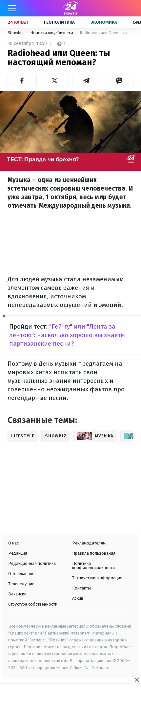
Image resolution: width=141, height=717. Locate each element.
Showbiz (16, 33)
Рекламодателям (89, 543)
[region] (70, 701)
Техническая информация (97, 577)
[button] (22, 80)
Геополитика (59, 22)
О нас (13, 543)
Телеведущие (21, 583)
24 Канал (18, 22)
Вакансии (17, 593)
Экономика (104, 22)
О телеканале (21, 573)
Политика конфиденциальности (93, 565)
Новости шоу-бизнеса (52, 33)
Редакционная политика (32, 563)
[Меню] (12, 8)
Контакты (81, 588)
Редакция (17, 553)
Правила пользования (93, 553)
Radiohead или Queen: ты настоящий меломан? (106, 33)
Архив (77, 598)
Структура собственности (32, 604)
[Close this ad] (136, 679)
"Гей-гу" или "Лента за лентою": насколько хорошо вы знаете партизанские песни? (66, 335)
